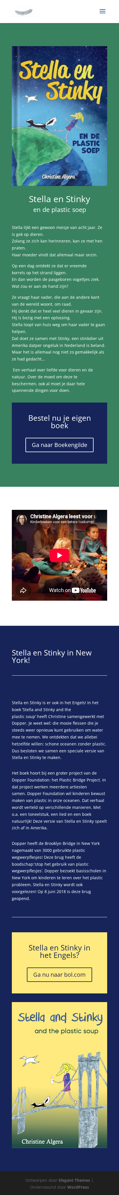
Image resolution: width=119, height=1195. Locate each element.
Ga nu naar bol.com (59, 974)
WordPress (78, 1187)
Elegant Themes (74, 1180)
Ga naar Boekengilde (59, 445)
